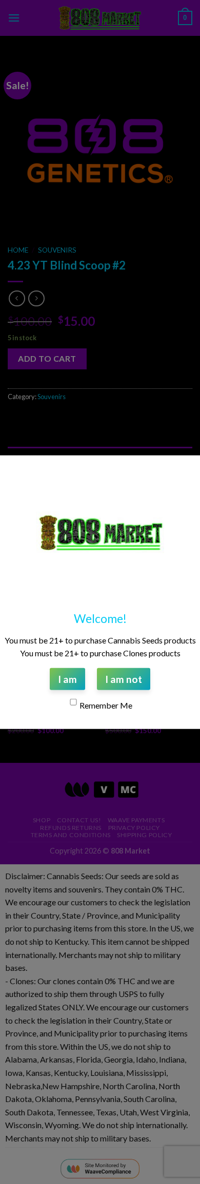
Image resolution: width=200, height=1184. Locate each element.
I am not (123, 678)
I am (67, 678)
